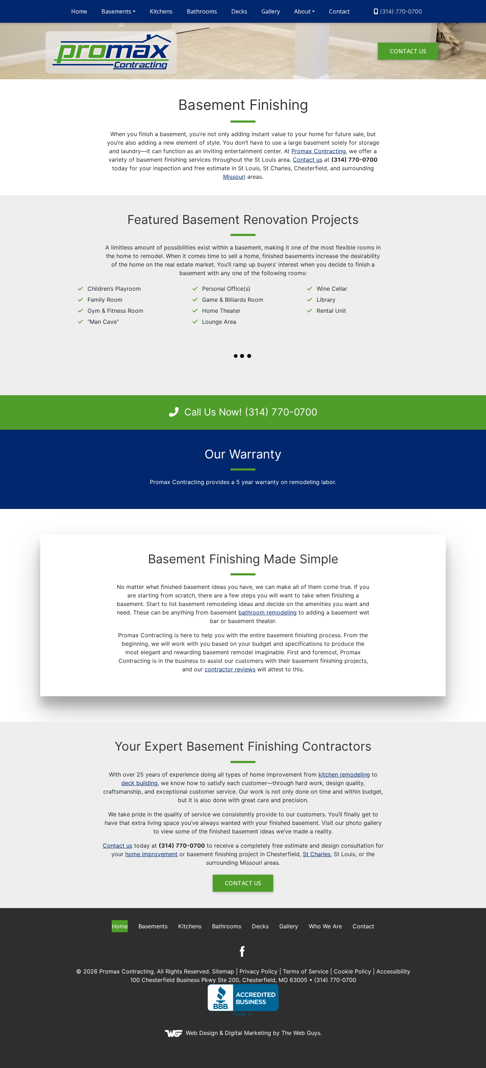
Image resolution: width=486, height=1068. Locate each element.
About (302, 11)
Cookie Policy (352, 971)
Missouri (234, 176)
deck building (139, 783)
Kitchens (161, 11)
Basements (116, 11)
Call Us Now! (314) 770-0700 (249, 412)
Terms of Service (305, 971)
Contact (339, 11)
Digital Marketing (248, 1032)
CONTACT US (408, 51)
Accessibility (393, 971)
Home (79, 11)
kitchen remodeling (344, 774)
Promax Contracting (318, 151)
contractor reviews (230, 669)
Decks (239, 11)
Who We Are (325, 926)
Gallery (271, 11)
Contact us (307, 159)
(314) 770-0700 (401, 11)
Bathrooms (202, 11)
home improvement (151, 854)
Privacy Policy (258, 971)
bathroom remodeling (267, 612)
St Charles (317, 854)
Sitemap (223, 971)
